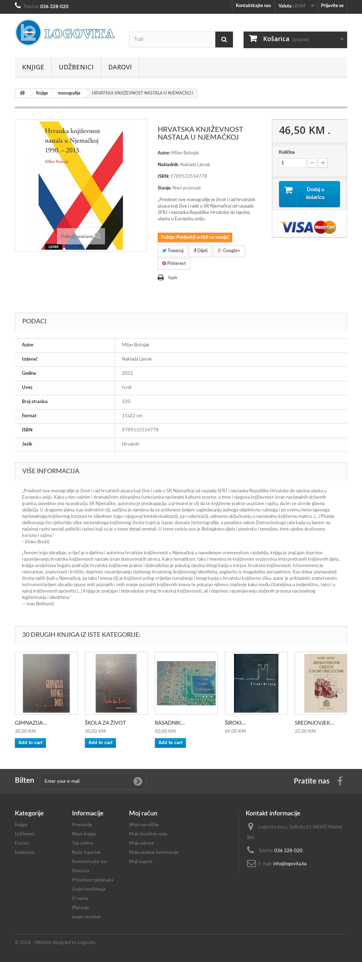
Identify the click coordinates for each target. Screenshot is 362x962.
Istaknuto (24, 852)
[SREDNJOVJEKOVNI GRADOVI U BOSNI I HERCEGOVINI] (326, 683)
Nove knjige (84, 834)
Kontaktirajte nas (253, 6)
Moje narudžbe (144, 825)
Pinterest (176, 263)
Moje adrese (141, 843)
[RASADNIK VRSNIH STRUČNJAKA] (186, 683)
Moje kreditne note (148, 834)
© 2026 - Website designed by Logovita (55, 942)
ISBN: (163, 176)
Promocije (82, 825)
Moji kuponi (140, 862)
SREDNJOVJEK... (314, 723)
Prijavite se (332, 6)
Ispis (172, 278)
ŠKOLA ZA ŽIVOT (105, 723)
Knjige (33, 67)
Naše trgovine (86, 852)
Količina (287, 152)
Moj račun (143, 813)
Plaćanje (80, 908)
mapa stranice (86, 917)
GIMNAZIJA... (31, 723)
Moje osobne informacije (154, 852)
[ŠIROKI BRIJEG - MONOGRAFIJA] (256, 683)
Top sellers (82, 843)
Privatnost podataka (92, 880)
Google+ (231, 251)
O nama (80, 898)
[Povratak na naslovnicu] (22, 93)
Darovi (120, 67)
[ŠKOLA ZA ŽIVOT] (116, 683)
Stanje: (164, 188)
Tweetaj (175, 251)
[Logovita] (66, 32)
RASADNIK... (170, 723)
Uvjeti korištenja (89, 889)
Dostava (80, 871)
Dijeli (202, 251)
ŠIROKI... (235, 723)
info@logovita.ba (289, 864)
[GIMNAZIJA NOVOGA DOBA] (46, 683)
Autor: (164, 153)
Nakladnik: (168, 165)
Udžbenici (76, 67)
